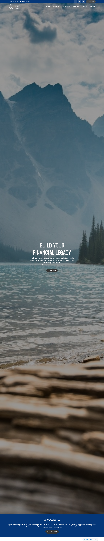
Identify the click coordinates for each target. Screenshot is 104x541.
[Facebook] (83, 1)
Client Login (91, 1)
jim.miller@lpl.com (26, 1)
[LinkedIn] (79, 1)
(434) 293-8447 (14, 1)
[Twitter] (75, 1)
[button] (48, 6)
